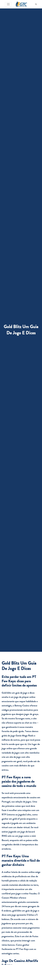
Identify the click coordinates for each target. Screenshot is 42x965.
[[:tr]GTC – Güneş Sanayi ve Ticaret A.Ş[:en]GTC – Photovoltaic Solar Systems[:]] (21, 4)
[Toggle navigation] (8, 4)
